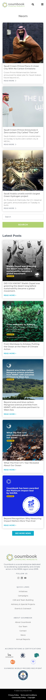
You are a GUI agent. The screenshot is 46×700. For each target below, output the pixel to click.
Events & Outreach (23, 608)
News (23, 635)
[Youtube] (25, 578)
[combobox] (23, 216)
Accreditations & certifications (23, 649)
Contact (23, 631)
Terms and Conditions (29, 695)
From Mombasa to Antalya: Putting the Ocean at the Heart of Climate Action (21, 346)
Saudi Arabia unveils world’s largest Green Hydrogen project (22, 195)
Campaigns (23, 596)
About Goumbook (23, 622)
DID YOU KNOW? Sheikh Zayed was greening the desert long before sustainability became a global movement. (22, 287)
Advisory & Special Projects (23, 604)
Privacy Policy (13, 695)
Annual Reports (23, 639)
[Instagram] (18, 578)
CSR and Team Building (23, 600)
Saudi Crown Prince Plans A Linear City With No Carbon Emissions (21, 67)
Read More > (10, 295)
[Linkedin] (22, 578)
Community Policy (19, 697)
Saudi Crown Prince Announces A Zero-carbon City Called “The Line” (21, 131)
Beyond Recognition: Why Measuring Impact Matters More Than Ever (22, 519)
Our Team (23, 626)
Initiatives (23, 591)
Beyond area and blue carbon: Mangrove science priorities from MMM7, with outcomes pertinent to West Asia (21, 406)
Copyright (31, 697)
